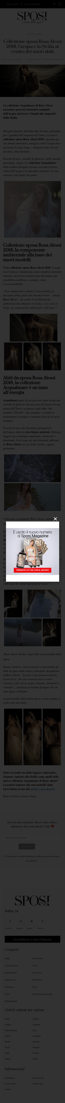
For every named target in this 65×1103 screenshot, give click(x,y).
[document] (32, 551)
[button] (55, 519)
